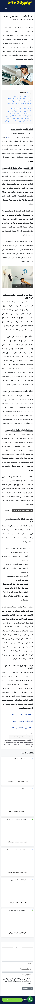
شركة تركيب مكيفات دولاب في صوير (21, 740)
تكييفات (9, 137)
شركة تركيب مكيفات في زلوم (23, 721)
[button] (12, 1000)
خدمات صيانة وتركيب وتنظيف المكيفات (21, 737)
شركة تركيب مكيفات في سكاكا (22, 728)
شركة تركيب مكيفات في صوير (22, 744)
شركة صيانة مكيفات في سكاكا (22, 715)
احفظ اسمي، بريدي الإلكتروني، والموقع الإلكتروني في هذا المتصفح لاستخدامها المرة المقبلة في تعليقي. (17, 981)
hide (28, 93)
